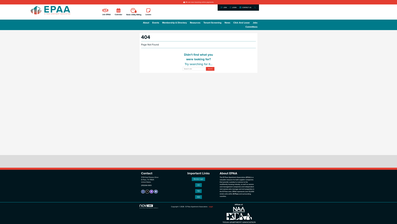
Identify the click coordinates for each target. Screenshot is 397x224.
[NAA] (239, 210)
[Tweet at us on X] (147, 191)
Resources (195, 22)
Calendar (118, 14)
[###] (105, 11)
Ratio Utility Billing (133, 15)
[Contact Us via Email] (156, 191)
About (146, 22)
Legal (211, 207)
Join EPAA (106, 14)
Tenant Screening (212, 22)
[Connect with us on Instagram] (151, 191)
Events (155, 22)
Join (198, 185)
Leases (148, 14)
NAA (198, 197)
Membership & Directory (174, 22)
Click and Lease (241, 22)
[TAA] (239, 218)
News (227, 22)
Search (210, 69)
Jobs (255, 22)
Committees (251, 27)
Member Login (198, 179)
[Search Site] (255, 7)
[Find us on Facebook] (143, 191)
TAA (198, 191)
